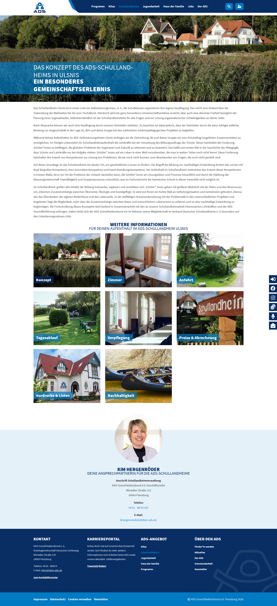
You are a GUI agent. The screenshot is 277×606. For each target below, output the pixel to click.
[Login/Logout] (239, 6)
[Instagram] (273, 298)
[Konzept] (67, 260)
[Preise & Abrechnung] (210, 318)
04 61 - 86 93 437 (139, 507)
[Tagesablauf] (67, 318)
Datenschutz (58, 599)
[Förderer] (273, 307)
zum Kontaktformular (46, 577)
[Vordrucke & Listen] (67, 376)
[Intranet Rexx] (273, 279)
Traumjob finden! (96, 566)
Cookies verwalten (79, 599)
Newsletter (101, 599)
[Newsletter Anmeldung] (273, 326)
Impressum (40, 599)
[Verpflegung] (138, 318)
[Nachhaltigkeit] (138, 376)
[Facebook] (273, 288)
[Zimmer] (138, 260)
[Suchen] (229, 6)
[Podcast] (273, 316)
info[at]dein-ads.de (51, 570)
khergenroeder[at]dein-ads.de (138, 520)
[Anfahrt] (210, 260)
